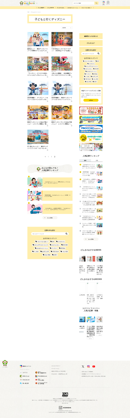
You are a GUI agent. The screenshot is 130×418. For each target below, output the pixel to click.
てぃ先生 (36, 251)
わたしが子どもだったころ (41, 245)
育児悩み (63, 248)
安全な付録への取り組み (100, 376)
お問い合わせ (84, 371)
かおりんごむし (55, 245)
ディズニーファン (55, 368)
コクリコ (80, 338)
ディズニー (54, 248)
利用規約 (91, 371)
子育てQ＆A (55, 251)
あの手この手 (45, 251)
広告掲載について (85, 374)
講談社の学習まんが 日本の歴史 (59, 371)
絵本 (53, 241)
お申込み (91, 100)
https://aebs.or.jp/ (65, 403)
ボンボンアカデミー (56, 366)
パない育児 (65, 251)
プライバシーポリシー (96, 374)
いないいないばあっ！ (86, 7)
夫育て (55, 255)
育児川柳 (65, 245)
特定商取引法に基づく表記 (87, 376)
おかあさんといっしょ (73, 7)
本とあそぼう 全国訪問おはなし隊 (59, 374)
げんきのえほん (60, 7)
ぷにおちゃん (61, 241)
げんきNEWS (50, 7)
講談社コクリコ (100, 336)
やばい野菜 (47, 255)
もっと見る (50, 217)
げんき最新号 (41, 7)
